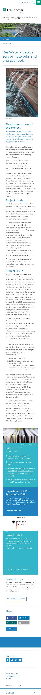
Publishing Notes (12, 674)
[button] (11, 618)
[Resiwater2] (20, 92)
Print (11, 629)
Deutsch (24, 2)
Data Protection (11, 676)
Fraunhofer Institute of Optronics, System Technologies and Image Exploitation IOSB (20, 18)
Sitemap (8, 678)
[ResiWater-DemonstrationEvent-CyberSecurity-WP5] (20, 436)
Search (33, 2)
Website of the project (16, 570)
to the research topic (16, 599)
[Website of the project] (20, 524)
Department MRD (14, 511)
